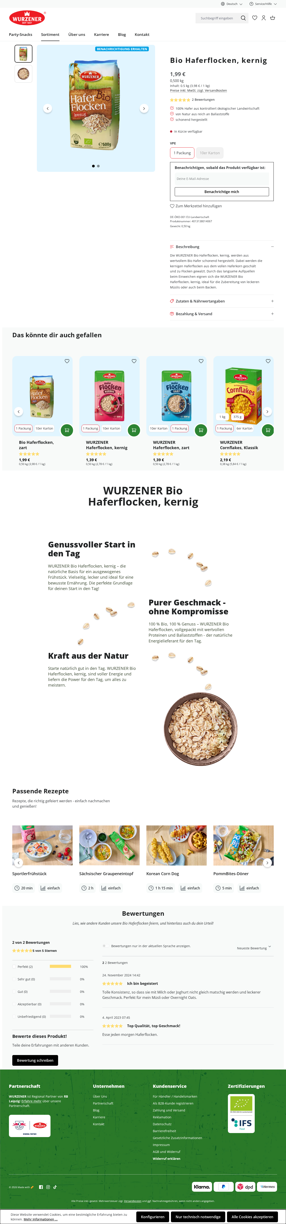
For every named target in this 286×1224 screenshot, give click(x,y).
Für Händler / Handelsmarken (175, 1096)
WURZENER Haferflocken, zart (171, 445)
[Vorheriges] (47, 108)
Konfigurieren (152, 1216)
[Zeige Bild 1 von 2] (93, 166)
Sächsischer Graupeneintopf (106, 873)
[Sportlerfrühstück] (42, 845)
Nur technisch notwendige (198, 1216)
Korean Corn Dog (162, 873)
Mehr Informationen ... (41, 1219)
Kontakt (98, 1124)
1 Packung (184, 154)
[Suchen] (243, 18)
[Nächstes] (144, 108)
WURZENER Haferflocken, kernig (106, 445)
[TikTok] (53, 1186)
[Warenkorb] (272, 18)
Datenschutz (162, 1124)
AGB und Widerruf (166, 1152)
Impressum (161, 1145)
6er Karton (244, 428)
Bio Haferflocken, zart (36, 445)
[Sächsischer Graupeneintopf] (109, 845)
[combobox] (217, 18)
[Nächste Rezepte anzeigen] (267, 862)
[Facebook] (41, 1186)
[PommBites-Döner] (243, 845)
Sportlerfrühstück (29, 873)
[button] (222, 246)
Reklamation (162, 1117)
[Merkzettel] (254, 18)
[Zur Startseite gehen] (27, 18)
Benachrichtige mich (221, 191)
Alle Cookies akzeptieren (252, 1216)
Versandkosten (132, 1201)
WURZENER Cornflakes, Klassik (239, 445)
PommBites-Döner (231, 873)
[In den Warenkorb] (67, 430)
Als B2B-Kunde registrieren (173, 1103)
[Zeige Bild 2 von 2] (98, 166)
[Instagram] (46, 1186)
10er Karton (211, 154)
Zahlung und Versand (169, 1110)
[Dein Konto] (263, 18)
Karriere (99, 1117)
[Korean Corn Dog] (176, 845)
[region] (81, 108)
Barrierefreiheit (164, 1131)
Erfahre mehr (31, 1101)
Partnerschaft (103, 1103)
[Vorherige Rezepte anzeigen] (18, 862)
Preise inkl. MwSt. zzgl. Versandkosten (198, 90)
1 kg (222, 417)
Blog (96, 1110)
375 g (237, 417)
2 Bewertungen (203, 99)
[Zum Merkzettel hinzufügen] (67, 361)
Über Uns (100, 1096)
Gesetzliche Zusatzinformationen (177, 1138)
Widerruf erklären (166, 1158)
